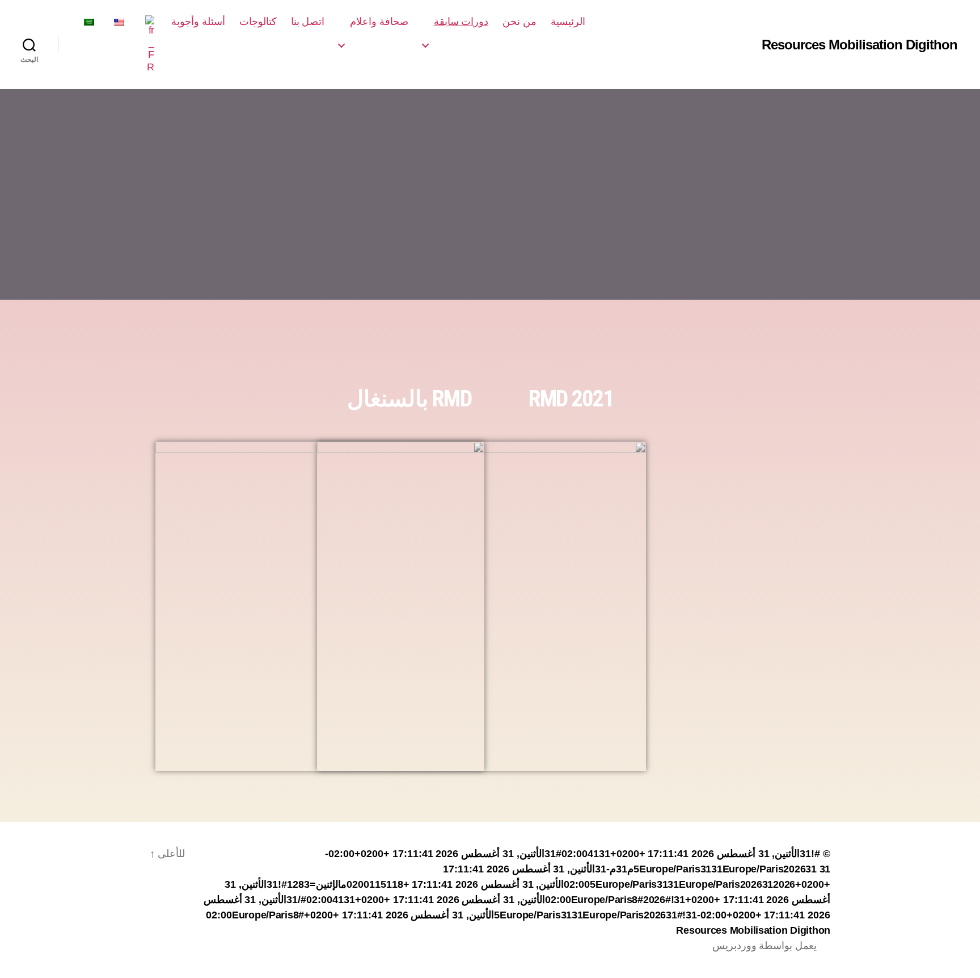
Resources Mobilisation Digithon (859, 45)
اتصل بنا (308, 21)
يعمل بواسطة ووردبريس (764, 945)
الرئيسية (568, 21)
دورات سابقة (461, 21)
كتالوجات (258, 21)
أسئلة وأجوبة (198, 21)
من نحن (519, 21)
